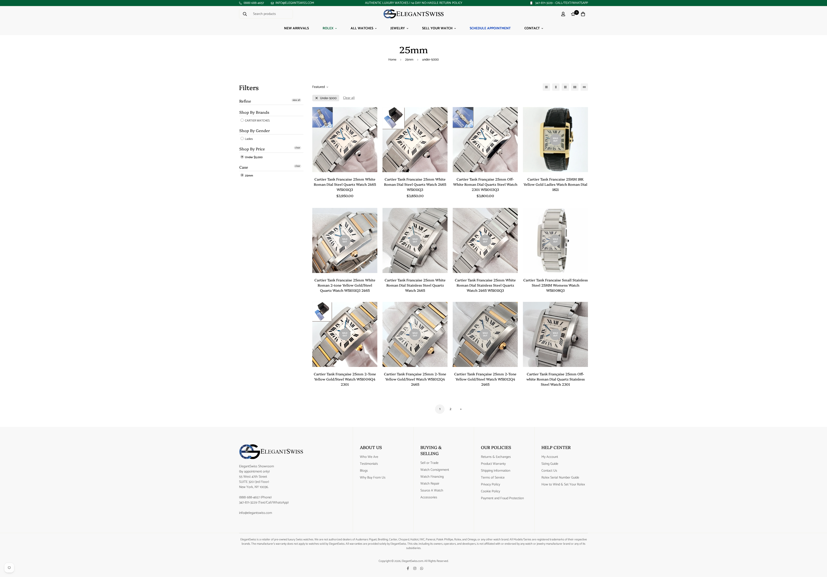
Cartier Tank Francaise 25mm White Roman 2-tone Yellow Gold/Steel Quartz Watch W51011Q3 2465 (344, 285)
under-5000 (328, 98)
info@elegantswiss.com (255, 513)
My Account (549, 457)
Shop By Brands (254, 112)
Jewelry (397, 28)
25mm (409, 59)
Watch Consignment (434, 470)
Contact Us (549, 470)
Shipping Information (495, 470)
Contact (532, 28)
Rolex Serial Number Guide (560, 477)
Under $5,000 (253, 157)
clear (297, 148)
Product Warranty (493, 463)
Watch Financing (432, 476)
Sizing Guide (549, 463)
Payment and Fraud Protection (502, 498)
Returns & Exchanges (496, 457)
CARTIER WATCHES (257, 120)
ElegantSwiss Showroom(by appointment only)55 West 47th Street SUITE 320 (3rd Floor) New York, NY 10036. (256, 476)
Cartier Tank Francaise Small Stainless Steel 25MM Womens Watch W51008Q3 (555, 285)
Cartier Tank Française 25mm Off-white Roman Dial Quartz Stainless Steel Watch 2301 (555, 379)
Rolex (328, 28)
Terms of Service (493, 477)
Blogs (364, 470)
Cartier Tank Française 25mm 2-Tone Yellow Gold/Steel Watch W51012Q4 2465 (415, 379)
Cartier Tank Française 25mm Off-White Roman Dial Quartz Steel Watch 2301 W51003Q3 (485, 184)
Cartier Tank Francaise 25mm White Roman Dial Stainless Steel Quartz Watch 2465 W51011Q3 (485, 285)
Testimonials (369, 463)
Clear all (349, 98)
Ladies (248, 139)
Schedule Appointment (490, 28)
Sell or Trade (429, 463)
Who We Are (369, 457)
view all (296, 100)
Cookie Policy (490, 491)
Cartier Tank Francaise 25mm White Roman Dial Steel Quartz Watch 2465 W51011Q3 (345, 184)
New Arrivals (296, 28)
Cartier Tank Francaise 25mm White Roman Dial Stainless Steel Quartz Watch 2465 (415, 285)
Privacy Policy (490, 484)
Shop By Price (252, 148)
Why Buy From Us (373, 477)
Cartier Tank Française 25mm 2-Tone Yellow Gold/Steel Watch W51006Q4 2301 (345, 379)
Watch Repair (429, 483)
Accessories (428, 497)
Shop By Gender (254, 130)
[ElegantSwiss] (413, 14)
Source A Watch (431, 490)
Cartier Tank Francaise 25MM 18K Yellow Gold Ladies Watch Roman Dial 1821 (555, 184)
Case (243, 167)
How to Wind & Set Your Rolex (563, 484)
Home (392, 59)
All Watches (362, 28)
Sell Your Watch (437, 28)
